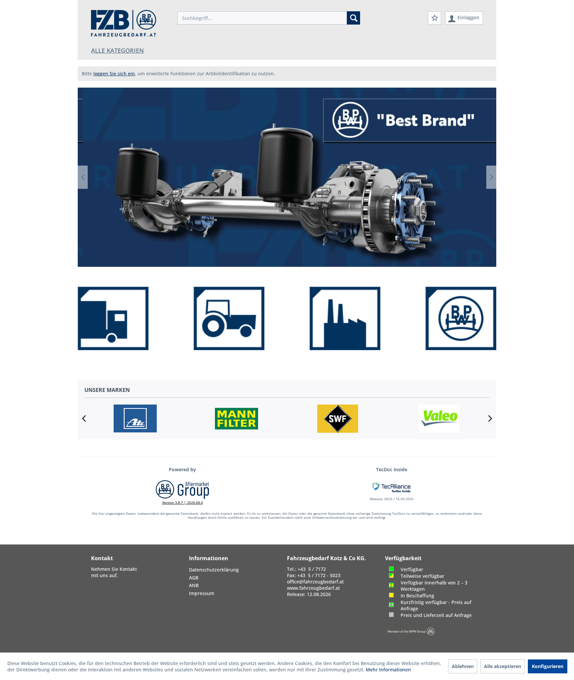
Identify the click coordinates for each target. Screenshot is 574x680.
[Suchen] (353, 18)
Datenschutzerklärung (214, 570)
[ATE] (135, 419)
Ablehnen (463, 666)
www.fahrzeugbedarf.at (313, 588)
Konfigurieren (547, 666)
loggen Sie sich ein (114, 73)
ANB (194, 585)
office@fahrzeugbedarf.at (315, 581)
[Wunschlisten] (434, 18)
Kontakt (128, 569)
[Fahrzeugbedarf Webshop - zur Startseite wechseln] (123, 23)
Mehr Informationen (388, 669)
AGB (193, 577)
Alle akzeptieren (502, 666)
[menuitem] (268, 18)
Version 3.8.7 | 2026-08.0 (182, 502)
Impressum (201, 593)
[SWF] (337, 419)
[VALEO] (439, 419)
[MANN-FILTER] (236, 419)
